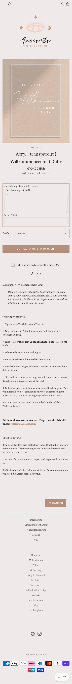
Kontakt (36, 595)
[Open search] (9, 4)
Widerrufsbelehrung (36, 530)
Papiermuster (36, 600)
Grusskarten (36, 585)
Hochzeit (36, 555)
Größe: (6, 233)
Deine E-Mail (11, 215)
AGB (36, 540)
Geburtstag (36, 570)
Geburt (36, 565)
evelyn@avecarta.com (23, 424)
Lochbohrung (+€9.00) (18, 190)
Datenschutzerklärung (36, 525)
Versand (46, 173)
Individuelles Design (36, 590)
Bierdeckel (36, 580)
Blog (36, 605)
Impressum (36, 520)
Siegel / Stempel (36, 575)
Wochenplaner (36, 611)
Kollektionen (36, 560)
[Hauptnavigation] (4, 4)
